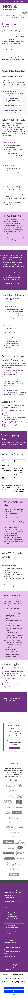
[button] (16, 2)
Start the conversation (14, 747)
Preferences (14, 994)
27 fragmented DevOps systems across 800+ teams (13, 227)
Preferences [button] (4, 984)
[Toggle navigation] (24, 7)
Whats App (9, 914)
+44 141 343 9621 (11, 912)
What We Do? (8, 15)
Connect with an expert (13, 901)
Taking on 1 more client (20, 17)
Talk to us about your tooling (13, 64)
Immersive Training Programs (13, 965)
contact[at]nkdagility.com (12, 916)
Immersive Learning (10, 960)
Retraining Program (11, 967)
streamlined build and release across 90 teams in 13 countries (13, 531)
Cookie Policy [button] (19, 981)
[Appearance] (26, 13)
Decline (14, 991)
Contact (22, 1)
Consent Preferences (11, 918)
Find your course (10, 959)
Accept (14, 988)
